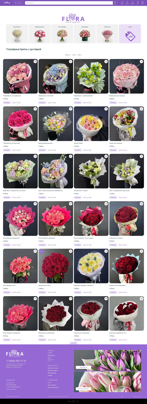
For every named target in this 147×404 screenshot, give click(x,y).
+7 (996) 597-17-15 (16, 360)
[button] (122, 2)
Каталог (51, 350)
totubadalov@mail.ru (11, 389)
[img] (14, 353)
